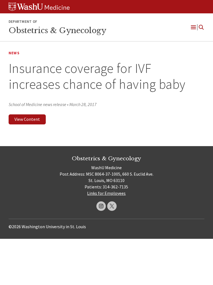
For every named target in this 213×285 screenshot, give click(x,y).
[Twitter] (112, 206)
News (14, 53)
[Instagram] (101, 206)
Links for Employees (106, 193)
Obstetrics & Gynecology (57, 30)
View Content (27, 119)
